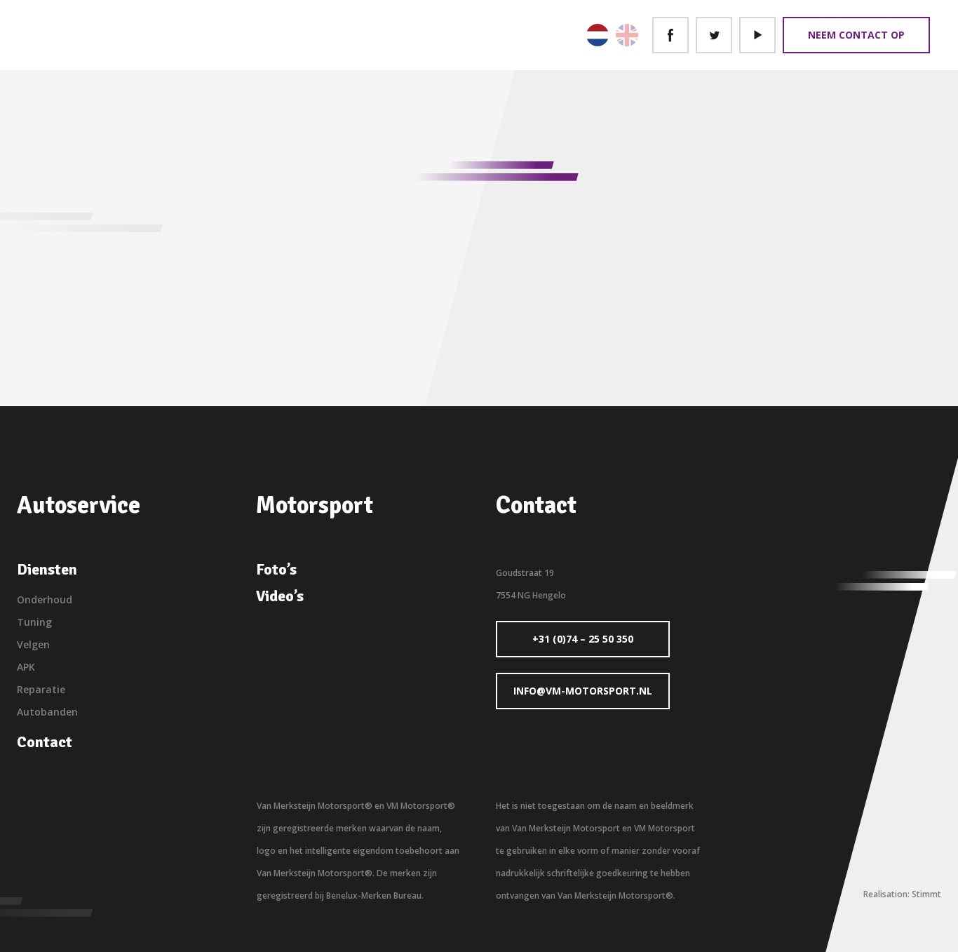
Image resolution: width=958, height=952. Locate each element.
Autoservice (78, 505)
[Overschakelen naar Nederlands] (597, 35)
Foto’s (276, 569)
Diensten (47, 569)
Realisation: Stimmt (902, 894)
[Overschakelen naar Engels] (627, 35)
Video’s (280, 596)
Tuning (34, 622)
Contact (44, 742)
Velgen (33, 644)
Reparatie (41, 689)
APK (26, 666)
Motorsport (314, 505)
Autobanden (47, 711)
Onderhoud (44, 599)
